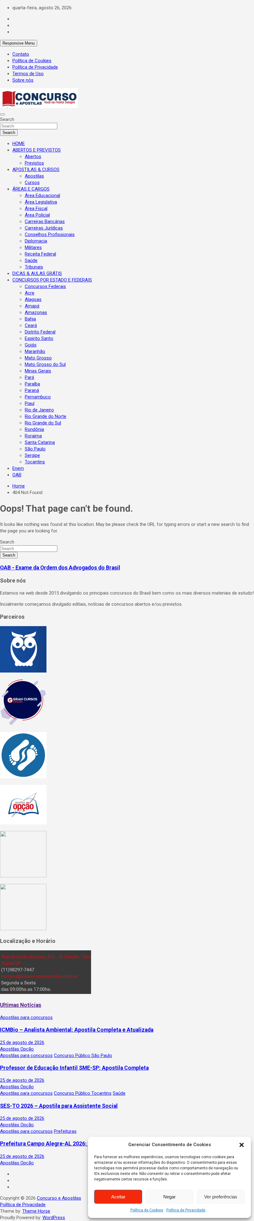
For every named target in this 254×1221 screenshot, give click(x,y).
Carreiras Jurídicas (44, 228)
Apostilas (34, 176)
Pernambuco (38, 397)
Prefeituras (65, 1131)
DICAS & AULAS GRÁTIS (37, 273)
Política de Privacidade (185, 1210)
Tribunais (34, 267)
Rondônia (34, 429)
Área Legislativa (41, 202)
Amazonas (36, 312)
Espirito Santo (39, 338)
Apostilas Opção (17, 1049)
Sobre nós (22, 80)
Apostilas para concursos (26, 1017)
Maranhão (35, 351)
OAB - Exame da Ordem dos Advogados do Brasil (60, 568)
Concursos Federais (45, 286)
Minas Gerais (38, 371)
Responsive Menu (18, 43)
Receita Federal (40, 254)
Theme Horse (36, 1211)
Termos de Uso (28, 73)
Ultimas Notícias (20, 1005)
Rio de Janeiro (39, 410)
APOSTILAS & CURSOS (35, 169)
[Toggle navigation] (2, 114)
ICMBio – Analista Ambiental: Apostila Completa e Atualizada (76, 1030)
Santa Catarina (40, 442)
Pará (29, 377)
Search (7, 119)
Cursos (32, 182)
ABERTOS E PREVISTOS (36, 150)
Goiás (31, 345)
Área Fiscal (36, 208)
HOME (18, 143)
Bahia (30, 319)
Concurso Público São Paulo (83, 1055)
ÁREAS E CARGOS (31, 189)
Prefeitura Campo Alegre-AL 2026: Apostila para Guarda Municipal (83, 1144)
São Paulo (35, 449)
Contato (20, 54)
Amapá (32, 306)
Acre (29, 293)
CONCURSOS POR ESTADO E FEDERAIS (52, 280)
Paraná (32, 390)
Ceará (31, 325)
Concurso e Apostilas (59, 1198)
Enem (18, 468)
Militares (33, 247)
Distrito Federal (40, 332)
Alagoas (33, 299)
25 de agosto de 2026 (22, 1042)
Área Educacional (42, 195)
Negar (169, 1196)
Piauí (29, 403)
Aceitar (118, 1196)
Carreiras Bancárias (45, 221)
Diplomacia (36, 241)
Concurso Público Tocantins (83, 1093)
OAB (16, 475)
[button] (242, 1145)
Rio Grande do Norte (45, 416)
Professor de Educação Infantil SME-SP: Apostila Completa (74, 1068)
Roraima (33, 436)
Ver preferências (220, 1196)
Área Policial (37, 215)
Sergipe (32, 455)
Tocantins (35, 462)
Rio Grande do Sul (43, 423)
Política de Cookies (146, 1210)
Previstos (34, 163)
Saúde (31, 260)
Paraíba (32, 384)
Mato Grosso (38, 358)
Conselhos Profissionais (50, 234)
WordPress (53, 1217)
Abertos (33, 156)
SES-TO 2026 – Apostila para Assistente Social (59, 1106)
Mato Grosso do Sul (45, 364)
